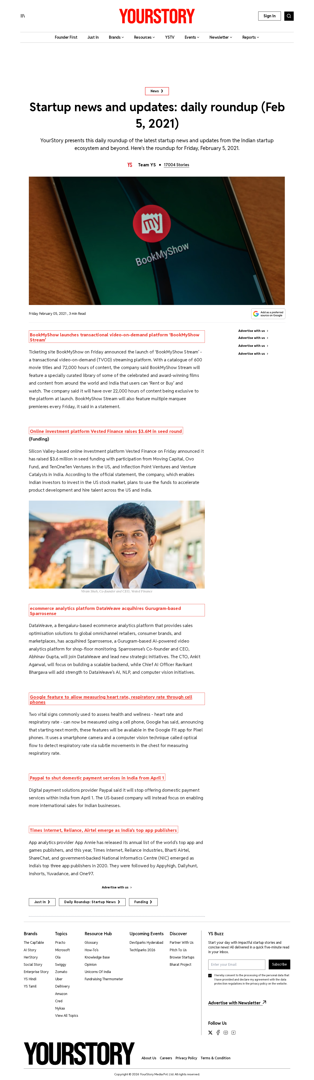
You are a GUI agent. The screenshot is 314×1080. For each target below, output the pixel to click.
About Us (149, 1058)
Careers (166, 1058)
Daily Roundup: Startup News (90, 902)
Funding (141, 902)
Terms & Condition (215, 1058)
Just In (40, 902)
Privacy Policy (186, 1058)
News (155, 91)
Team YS (147, 165)
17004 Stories (176, 164)
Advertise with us (115, 887)
